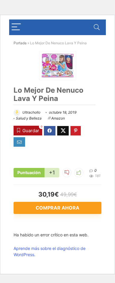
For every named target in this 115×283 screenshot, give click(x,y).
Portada (20, 43)
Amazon (58, 118)
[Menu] (16, 27)
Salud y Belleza (29, 118)
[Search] (97, 27)
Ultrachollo (31, 112)
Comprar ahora (57, 208)
